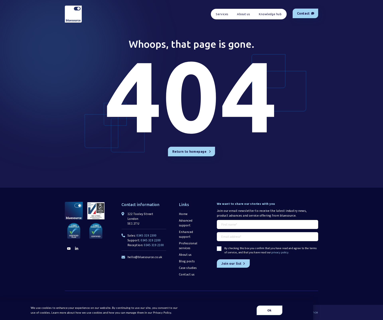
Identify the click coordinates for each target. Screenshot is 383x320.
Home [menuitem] (183, 214)
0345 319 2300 (146, 235)
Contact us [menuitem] (187, 274)
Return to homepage (189, 151)
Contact (303, 13)
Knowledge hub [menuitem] (270, 14)
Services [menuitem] (222, 14)
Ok (269, 310)
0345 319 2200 (151, 240)
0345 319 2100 (154, 245)
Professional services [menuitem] (188, 245)
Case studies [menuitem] (188, 268)
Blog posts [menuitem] (187, 261)
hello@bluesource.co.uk (144, 257)
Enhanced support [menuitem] (186, 234)
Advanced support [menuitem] (185, 223)
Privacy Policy (162, 312)
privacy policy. (280, 253)
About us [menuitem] (243, 14)
